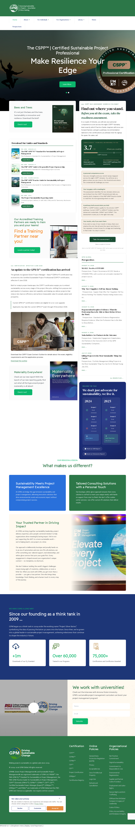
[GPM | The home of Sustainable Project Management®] (22, 8)
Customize (37, 808)
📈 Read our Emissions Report (95, 454)
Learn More (67, 84)
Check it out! (22, 124)
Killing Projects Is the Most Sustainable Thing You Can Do (102, 357)
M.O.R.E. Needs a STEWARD (93, 268)
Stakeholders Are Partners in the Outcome (99, 335)
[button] (27, 19)
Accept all (55, 808)
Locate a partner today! (26, 250)
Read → (84, 280)
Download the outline (19, 361)
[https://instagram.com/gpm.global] (113, 23)
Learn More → (27, 160)
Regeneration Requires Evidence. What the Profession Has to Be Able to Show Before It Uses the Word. (101, 312)
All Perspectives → (116, 378)
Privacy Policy (38, 804)
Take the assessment (102, 239)
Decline (19, 808)
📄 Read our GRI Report (92, 449)
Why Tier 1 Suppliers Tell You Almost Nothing (100, 289)
